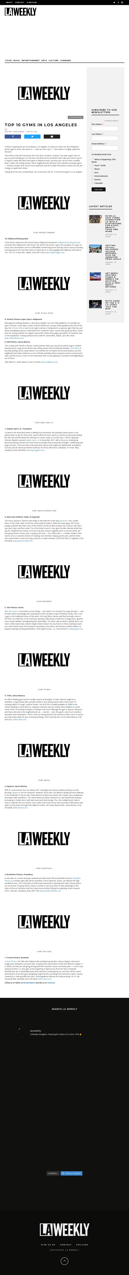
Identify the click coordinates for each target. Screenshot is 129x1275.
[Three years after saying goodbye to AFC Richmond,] (100, 1104)
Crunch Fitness (11, 961)
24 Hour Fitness (18, 328)
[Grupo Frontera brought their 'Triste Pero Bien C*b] (76, 1104)
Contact (19, 2)
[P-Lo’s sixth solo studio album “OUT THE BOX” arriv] (29, 1104)
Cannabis (65, 60)
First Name (98, 124)
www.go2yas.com (76, 629)
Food (8, 60)
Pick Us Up (48, 1245)
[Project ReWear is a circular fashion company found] (52, 1104)
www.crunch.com (44, 979)
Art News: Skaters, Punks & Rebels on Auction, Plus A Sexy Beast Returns (113, 280)
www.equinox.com (20, 807)
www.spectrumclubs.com (23, 541)
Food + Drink (100, 165)
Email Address (99, 143)
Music (16, 60)
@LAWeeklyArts (29, 982)
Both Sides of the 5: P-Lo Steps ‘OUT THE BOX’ (112, 305)
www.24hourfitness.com (14, 338)
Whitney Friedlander (14, 132)
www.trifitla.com (19, 719)
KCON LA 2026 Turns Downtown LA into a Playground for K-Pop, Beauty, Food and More (113, 224)
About (9, 2)
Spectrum (63, 520)
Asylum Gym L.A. (32, 440)
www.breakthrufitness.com (50, 891)
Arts (44, 60)
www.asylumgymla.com (35, 450)
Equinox (15, 792)
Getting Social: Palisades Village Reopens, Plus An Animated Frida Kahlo (113, 252)
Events (97, 179)
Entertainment (31, 60)
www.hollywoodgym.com (54, 252)
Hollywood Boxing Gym (67, 242)
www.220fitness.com (49, 362)
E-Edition (32, 2)
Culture (53, 60)
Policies (82, 1245)
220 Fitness (75, 348)
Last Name (98, 134)
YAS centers (13, 611)
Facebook (51, 982)
